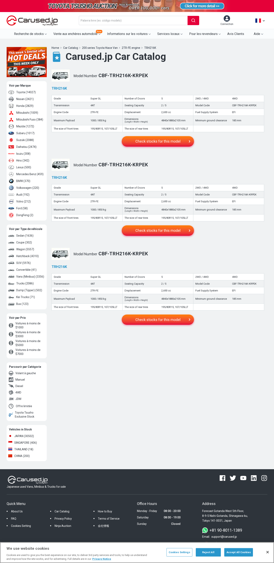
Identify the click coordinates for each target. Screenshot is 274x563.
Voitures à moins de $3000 (28, 334)
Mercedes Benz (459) (30, 174)
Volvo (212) (23, 201)
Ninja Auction (63, 525)
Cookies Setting (21, 525)
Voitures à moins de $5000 (28, 343)
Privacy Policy (63, 518)
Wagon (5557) (25, 249)
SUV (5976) (23, 263)
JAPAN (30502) (24, 436)
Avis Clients (235, 34)
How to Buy (105, 511)
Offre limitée (24, 406)
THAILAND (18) (23, 449)
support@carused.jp (224, 536)
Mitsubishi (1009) (27, 112)
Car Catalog (62, 511)
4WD (18, 392)
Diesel (19, 386)
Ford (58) (22, 208)
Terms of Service (109, 518)
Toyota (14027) (26, 92)
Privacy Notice (101, 558)
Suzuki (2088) (25, 140)
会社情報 (103, 525)
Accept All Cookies (238, 552)
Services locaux (168, 34)
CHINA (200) (22, 456)
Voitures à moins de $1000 (28, 325)
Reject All (208, 552)
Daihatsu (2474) (26, 146)
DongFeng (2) (24, 215)
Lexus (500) (23, 167)
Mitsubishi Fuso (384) (29, 119)
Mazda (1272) (25, 126)
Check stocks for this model (158, 141)
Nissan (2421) (25, 99)
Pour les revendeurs (203, 34)
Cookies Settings (179, 552)
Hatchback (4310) (27, 256)
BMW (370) (23, 181)
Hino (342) (22, 160)
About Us (17, 511)
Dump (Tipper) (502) (29, 290)
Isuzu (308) (23, 153)
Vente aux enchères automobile (77, 33)
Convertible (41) (26, 269)
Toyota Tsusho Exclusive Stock (24, 414)
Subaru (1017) (25, 133)
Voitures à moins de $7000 (28, 352)
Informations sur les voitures (127, 34)
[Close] (267, 552)
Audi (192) (22, 194)
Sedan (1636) (24, 235)
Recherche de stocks (29, 34)
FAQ (13, 518)
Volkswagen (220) (27, 187)
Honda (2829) (24, 105)
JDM (18, 399)
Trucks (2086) (25, 283)
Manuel (20, 379)
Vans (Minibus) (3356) (30, 276)
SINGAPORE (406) (25, 442)
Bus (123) (22, 304)
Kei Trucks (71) (25, 297)
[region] (137, 552)
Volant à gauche (25, 373)
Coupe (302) (24, 242)
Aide (257, 34)
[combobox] (133, 20)
